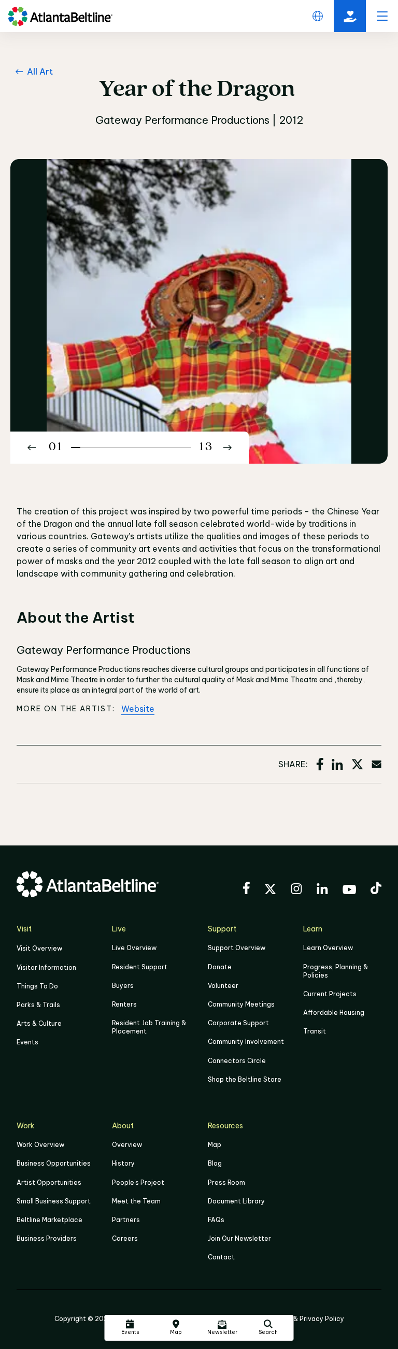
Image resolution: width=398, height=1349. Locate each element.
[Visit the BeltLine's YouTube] (349, 891)
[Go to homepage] (60, 16)
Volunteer (223, 985)
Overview (127, 1145)
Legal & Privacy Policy (309, 1319)
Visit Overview (39, 948)
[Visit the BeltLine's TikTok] (376, 889)
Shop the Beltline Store (244, 1079)
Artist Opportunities (49, 1182)
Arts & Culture (39, 1023)
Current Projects (330, 994)
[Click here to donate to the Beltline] (350, 16)
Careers (125, 1238)
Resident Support (139, 967)
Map (214, 1145)
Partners (126, 1220)
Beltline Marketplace (49, 1220)
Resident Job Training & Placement (149, 1027)
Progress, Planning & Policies (335, 971)
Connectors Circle (237, 1061)
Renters (124, 1004)
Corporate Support (238, 1023)
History (123, 1163)
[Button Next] (227, 447)
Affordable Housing (333, 1012)
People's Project (138, 1182)
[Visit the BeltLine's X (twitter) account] (270, 890)
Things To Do (37, 986)
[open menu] (382, 16)
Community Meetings (241, 1004)
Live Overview (134, 948)
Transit (314, 1031)
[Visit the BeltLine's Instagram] (296, 890)
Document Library (236, 1201)
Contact (221, 1257)
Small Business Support (54, 1201)
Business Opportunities (54, 1163)
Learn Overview (328, 948)
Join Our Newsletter (239, 1238)
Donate (220, 967)
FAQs (216, 1220)
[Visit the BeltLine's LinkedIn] (322, 890)
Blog (215, 1163)
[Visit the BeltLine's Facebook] (246, 889)
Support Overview (236, 948)
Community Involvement (246, 1041)
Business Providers (47, 1238)
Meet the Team (136, 1201)
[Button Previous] (31, 447)
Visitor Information (46, 967)
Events (27, 1042)
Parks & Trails (38, 1005)
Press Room (226, 1182)
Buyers (123, 985)
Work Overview (40, 1145)
